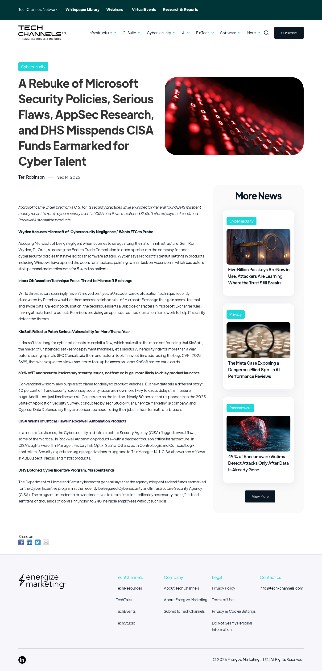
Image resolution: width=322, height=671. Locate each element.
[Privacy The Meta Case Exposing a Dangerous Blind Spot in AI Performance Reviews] (258, 307)
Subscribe (289, 32)
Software (228, 32)
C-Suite (130, 32)
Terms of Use (223, 599)
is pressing (56, 249)
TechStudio (125, 622)
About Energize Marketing (185, 599)
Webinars (114, 9)
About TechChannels (181, 588)
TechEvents (126, 611)
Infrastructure (100, 32)
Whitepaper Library (82, 9)
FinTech (202, 32)
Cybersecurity (159, 32)
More (251, 32)
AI (184, 32)
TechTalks (124, 599)
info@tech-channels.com (281, 588)
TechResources (129, 588)
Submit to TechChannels (184, 611)
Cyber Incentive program (51, 488)
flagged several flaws (178, 432)
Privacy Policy (223, 588)
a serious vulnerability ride (141, 348)
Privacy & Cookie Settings (234, 611)
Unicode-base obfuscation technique (143, 293)
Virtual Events (144, 9)
